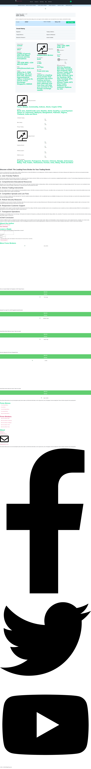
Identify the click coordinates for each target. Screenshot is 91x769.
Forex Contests (52, 5)
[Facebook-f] (45, 593)
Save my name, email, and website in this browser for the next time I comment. (16, 238)
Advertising (42, 1)
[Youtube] (45, 764)
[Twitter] (45, 683)
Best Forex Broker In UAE (5, 424)
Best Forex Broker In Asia (5, 426)
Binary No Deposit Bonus (5, 413)
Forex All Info (61, 5)
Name (1, 235)
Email (1, 237)
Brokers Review (21, 5)
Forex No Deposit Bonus (31, 5)
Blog (46, 1)
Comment (2, 234)
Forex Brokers (5, 417)
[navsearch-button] (71, 1)
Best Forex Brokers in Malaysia (6, 422)
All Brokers (50, 1)
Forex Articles (69, 5)
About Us (31, 1)
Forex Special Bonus (4, 411)
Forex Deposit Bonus (42, 5)
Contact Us (36, 1)
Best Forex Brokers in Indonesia (6, 420)
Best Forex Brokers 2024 (5, 418)
